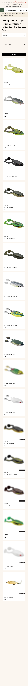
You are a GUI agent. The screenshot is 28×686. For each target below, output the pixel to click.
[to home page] (11, 10)
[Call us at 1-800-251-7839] (21, 10)
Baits (6, 13)
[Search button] (23, 10)
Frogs (10, 13)
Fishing (2, 13)
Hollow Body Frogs (16, 13)
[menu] (2, 10)
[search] (24, 35)
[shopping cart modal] (26, 10)
